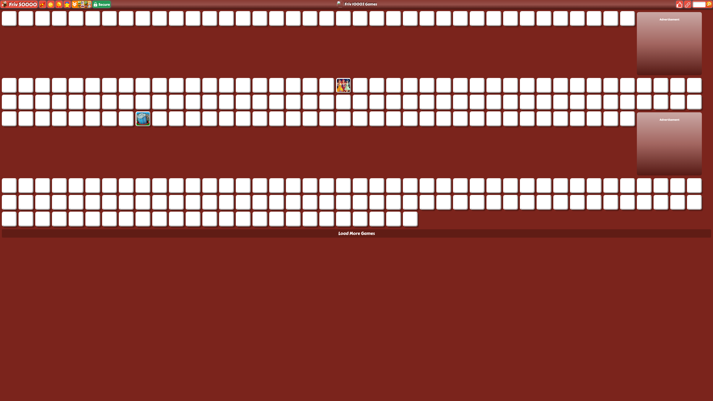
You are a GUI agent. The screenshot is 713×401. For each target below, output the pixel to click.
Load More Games (356, 233)
